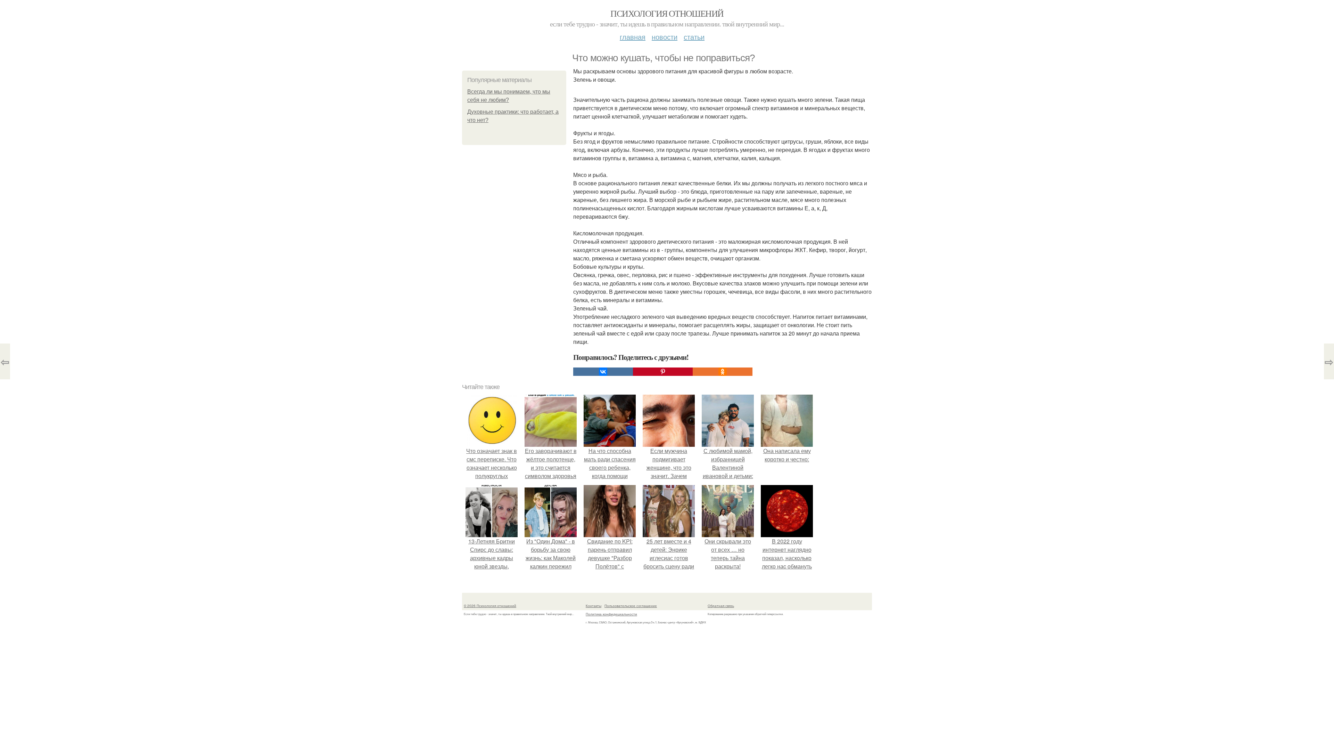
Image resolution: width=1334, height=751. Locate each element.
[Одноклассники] (722, 372)
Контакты (593, 605)
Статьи (694, 37)
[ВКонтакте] (603, 372)
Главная (632, 37)
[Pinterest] (663, 372)
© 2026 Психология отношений (490, 605)
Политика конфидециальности (611, 614)
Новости (664, 37)
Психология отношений (666, 13)
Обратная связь (721, 605)
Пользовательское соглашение (630, 605)
